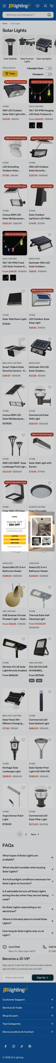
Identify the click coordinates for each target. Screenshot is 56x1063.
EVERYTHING (15, 543)
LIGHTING (15, 536)
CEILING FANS (14, 539)
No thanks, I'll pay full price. (14, 546)
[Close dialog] (53, 513)
